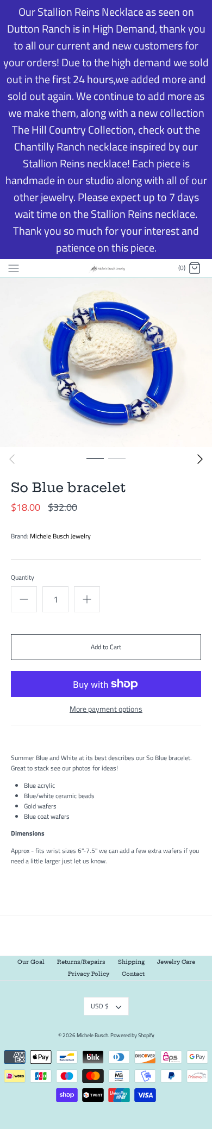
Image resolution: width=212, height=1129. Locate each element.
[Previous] (12, 459)
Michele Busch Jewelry (60, 536)
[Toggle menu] (13, 267)
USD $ (100, 1006)
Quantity (22, 577)
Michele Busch (92, 1035)
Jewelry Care (176, 961)
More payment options (106, 709)
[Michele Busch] (106, 268)
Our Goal (31, 961)
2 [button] (117, 458)
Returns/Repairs (81, 961)
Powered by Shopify (132, 1035)
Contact (133, 973)
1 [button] (95, 458)
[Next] (200, 459)
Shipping (131, 961)
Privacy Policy (88, 973)
